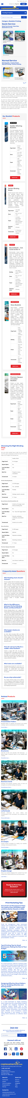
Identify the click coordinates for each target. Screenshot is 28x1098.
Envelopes (5, 841)
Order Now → (15, 177)
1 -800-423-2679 (5, 1068)
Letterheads (5, 811)
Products (17, 1081)
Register (17, 4)
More (23, 940)
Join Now (22, 1035)
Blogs (16, 1086)
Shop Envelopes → (5, 847)
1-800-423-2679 (14, 892)
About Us (17, 1079)
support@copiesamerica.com (9, 1094)
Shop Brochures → (5, 758)
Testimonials (5, 1079)
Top (24, 83)
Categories (17, 1083)
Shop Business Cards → (6, 787)
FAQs (16, 1085)
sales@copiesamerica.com (8, 1092)
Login (23, 4)
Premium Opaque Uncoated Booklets (16, 378)
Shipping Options (6, 1085)
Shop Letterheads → (6, 818)
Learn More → (4, 876)
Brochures (5, 751)
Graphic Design (6, 871)
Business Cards (6, 781)
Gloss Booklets (16, 305)
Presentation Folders (8, 721)
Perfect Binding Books (13, 189)
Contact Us (11, 4)
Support (4, 1081)
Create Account (5, 1095)
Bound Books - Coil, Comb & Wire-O (16, 248)
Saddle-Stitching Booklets (16, 126)
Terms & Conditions (6, 1083)
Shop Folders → (4, 727)
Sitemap (4, 1086)
